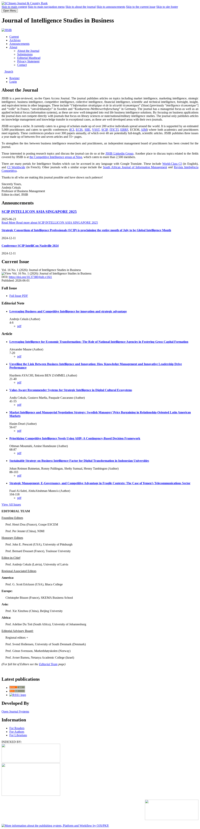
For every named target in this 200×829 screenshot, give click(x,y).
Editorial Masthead (28, 57)
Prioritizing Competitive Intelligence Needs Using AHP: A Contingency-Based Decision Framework (74, 438)
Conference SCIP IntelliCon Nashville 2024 (30, 245)
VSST (96, 129)
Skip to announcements (110, 6)
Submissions (25, 54)
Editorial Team (48, 664)
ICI (72, 129)
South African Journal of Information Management (135, 167)
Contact (22, 65)
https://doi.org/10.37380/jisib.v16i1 (30, 277)
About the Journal (28, 50)
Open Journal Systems (15, 711)
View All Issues (11, 504)
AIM (144, 129)
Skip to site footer (167, 6)
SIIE (87, 129)
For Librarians (18, 735)
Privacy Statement (28, 61)
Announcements (19, 43)
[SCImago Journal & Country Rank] (25, 3)
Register (14, 78)
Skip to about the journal (80, 6)
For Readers (16, 728)
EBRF (124, 129)
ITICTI (114, 129)
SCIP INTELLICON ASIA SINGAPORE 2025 (39, 212)
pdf (19, 326)
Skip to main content (14, 6)
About (13, 47)
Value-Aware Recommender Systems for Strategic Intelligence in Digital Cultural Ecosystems (70, 390)
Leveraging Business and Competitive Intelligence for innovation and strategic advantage (68, 311)
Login (13, 81)
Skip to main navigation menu (46, 6)
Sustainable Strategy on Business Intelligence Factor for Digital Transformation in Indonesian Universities (79, 460)
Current (14, 36)
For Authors (16, 731)
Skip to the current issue (140, 6)
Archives (15, 40)
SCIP (104, 129)
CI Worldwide (16, 167)
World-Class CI (172, 163)
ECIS (79, 129)
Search (8, 71)
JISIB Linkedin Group (119, 153)
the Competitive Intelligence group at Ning (55, 157)
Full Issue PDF (18, 295)
